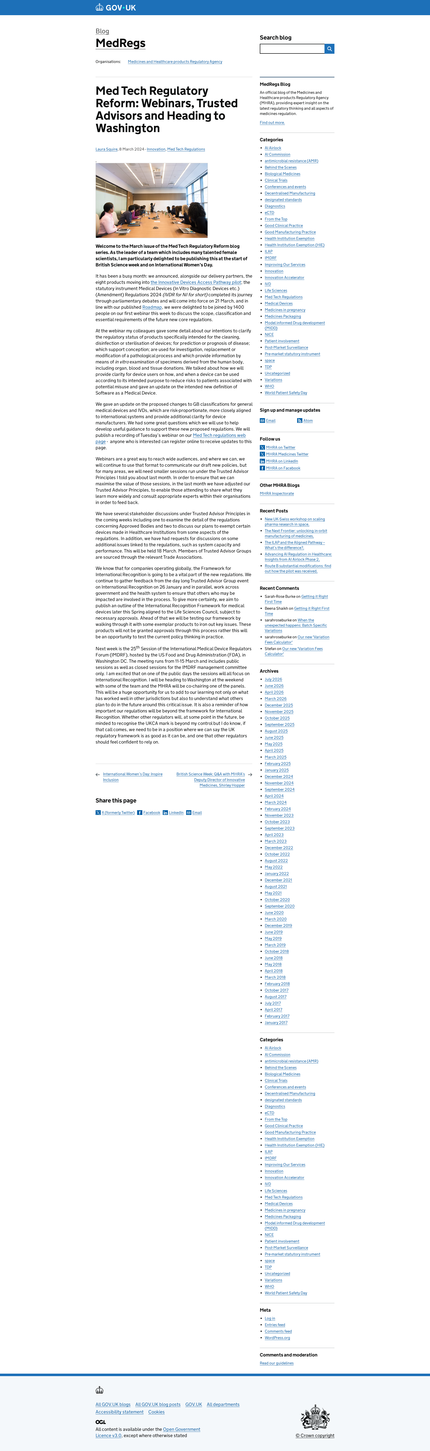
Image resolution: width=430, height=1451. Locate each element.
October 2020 (277, 899)
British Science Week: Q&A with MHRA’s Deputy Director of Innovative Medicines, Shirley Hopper (210, 780)
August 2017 (275, 996)
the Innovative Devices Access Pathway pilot (196, 282)
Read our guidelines (277, 1363)
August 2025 (276, 731)
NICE (269, 334)
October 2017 (276, 990)
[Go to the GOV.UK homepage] (116, 7)
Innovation (156, 149)
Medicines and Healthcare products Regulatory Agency (175, 61)
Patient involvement (282, 341)
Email (197, 812)
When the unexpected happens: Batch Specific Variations (296, 625)
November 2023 (279, 815)
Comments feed (278, 1331)
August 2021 (276, 886)
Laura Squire (106, 149)
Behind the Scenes (281, 167)
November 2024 (279, 783)
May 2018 (273, 964)
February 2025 (278, 763)
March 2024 (276, 802)
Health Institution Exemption (290, 238)
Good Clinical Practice (284, 225)
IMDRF (271, 257)
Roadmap (152, 307)
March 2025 (275, 757)
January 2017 (276, 1022)
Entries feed (275, 1324)
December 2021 (278, 880)
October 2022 (277, 854)
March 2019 (275, 945)
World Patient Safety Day (286, 392)
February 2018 (277, 983)
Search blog (276, 37)
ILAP (268, 251)
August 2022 (276, 860)
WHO (269, 386)
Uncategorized (277, 373)
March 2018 (275, 977)
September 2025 (279, 724)
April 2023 (274, 834)
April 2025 (274, 750)
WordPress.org (277, 1337)
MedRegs (121, 43)
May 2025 (273, 744)
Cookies (156, 1412)
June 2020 (274, 912)
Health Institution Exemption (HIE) (294, 245)
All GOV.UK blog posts (158, 1404)
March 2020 (276, 919)
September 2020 (280, 906)
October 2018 (277, 951)
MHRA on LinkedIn (282, 461)
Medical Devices (279, 303)
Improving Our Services (285, 264)
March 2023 (276, 841)
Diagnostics (275, 206)
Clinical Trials (276, 180)
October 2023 (277, 821)
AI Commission (277, 154)
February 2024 (278, 808)
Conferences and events (285, 186)
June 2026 (274, 685)
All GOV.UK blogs (113, 1404)
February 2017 (277, 1016)
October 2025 (277, 718)
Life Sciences (276, 290)
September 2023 (280, 828)
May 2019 (273, 938)
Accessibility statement (120, 1412)
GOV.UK (193, 1404)
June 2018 (274, 957)
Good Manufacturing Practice (290, 232)
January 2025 (277, 770)
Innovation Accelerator (284, 277)
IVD (268, 284)
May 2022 (274, 867)
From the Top (276, 219)
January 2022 (277, 873)
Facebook (151, 812)
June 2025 (274, 737)
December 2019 (278, 925)
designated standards (283, 199)
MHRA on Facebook (283, 468)
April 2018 (274, 970)
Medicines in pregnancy (285, 309)
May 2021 (273, 893)
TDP (268, 366)
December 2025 (279, 705)
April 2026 (274, 692)
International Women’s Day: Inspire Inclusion (132, 777)
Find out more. (272, 122)
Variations (273, 379)
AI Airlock (273, 148)
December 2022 (279, 847)
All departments (223, 1404)
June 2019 (274, 932)
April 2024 (274, 796)
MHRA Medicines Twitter (287, 454)
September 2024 (280, 789)
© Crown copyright (315, 1435)
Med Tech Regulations (186, 149)
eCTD (269, 212)
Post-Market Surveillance (286, 347)
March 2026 (276, 698)
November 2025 (279, 711)
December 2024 (279, 776)
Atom (308, 420)
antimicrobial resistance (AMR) (291, 160)
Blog (102, 31)
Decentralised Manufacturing (290, 193)
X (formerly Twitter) (118, 812)
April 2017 (273, 1009)
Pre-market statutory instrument (292, 353)
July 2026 (273, 679)
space (270, 360)
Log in (270, 1318)
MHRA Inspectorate (277, 493)
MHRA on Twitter (280, 447)
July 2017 (273, 1003)
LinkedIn (176, 812)
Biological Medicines (282, 173)
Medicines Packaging (283, 316)
